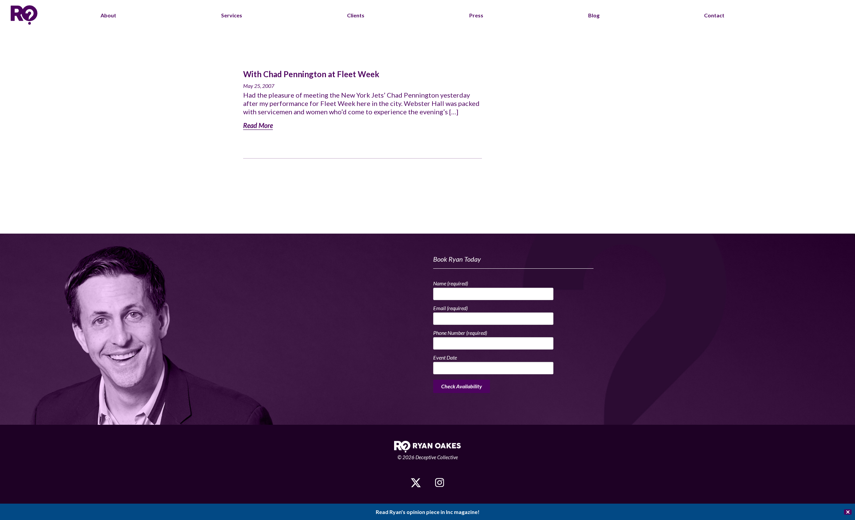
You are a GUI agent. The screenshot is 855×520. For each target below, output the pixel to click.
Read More (258, 125)
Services (231, 15)
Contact (714, 15)
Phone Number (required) (460, 333)
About (108, 15)
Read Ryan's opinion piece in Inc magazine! (428, 512)
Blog (594, 15)
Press (476, 15)
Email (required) (450, 308)
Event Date (445, 357)
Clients (355, 15)
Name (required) (450, 283)
